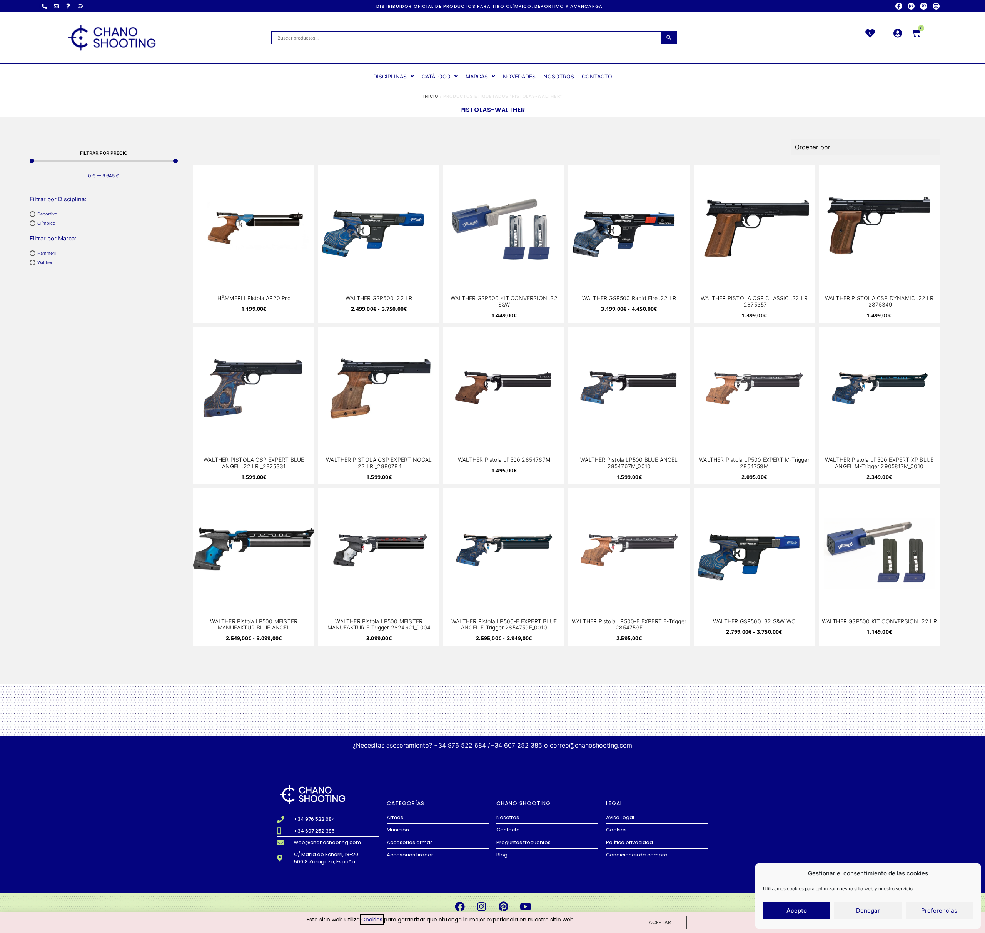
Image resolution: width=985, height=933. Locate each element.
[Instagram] (911, 6)
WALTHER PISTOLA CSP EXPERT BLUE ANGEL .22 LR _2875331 (254, 462)
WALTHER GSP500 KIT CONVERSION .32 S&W (504, 301)
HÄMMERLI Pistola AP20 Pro (253, 298)
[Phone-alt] (44, 6)
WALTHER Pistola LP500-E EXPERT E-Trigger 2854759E (629, 624)
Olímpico (46, 223)
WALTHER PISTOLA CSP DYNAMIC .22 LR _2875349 (879, 301)
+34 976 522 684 (460, 745)
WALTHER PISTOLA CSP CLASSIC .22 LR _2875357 (754, 301)
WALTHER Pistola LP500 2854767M (504, 459)
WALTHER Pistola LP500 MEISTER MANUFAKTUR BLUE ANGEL (253, 624)
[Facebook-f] (898, 6)
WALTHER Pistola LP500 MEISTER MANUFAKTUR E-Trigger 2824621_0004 (379, 624)
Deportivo (47, 214)
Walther (44, 262)
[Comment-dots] (80, 6)
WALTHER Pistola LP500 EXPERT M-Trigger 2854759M (754, 462)
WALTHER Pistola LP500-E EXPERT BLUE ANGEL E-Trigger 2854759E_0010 (504, 624)
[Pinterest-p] (923, 6)
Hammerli (47, 253)
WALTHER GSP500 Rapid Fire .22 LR (629, 298)
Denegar (868, 910)
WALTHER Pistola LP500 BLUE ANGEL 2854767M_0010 (629, 462)
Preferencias (939, 910)
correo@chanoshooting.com (591, 745)
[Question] (68, 6)
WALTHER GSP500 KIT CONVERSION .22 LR (879, 621)
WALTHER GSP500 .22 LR (379, 298)
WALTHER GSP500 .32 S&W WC (754, 621)
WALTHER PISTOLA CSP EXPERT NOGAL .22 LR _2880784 (379, 462)
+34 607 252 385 (516, 745)
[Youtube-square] (936, 6)
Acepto (796, 910)
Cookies (371, 919)
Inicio (430, 96)
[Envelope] (56, 6)
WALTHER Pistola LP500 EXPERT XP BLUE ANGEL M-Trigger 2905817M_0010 (879, 462)
